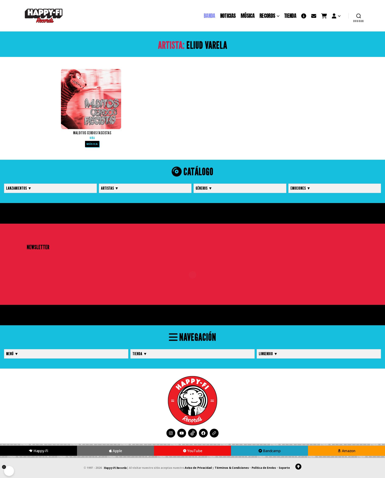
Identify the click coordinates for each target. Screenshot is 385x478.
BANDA (209, 16)
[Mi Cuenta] (336, 16)
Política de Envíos (264, 468)
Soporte (284, 468)
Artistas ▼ (110, 188)
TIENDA (290, 16)
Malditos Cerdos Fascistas (92, 135)
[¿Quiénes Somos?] (303, 16)
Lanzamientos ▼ (19, 188)
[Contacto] (313, 16)
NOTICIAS (228, 16)
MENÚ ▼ (12, 353)
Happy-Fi (40, 450)
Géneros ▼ (204, 188)
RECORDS (267, 16)
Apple (117, 450)
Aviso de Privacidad (198, 468)
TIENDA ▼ (140, 353)
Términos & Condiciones (232, 468)
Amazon (348, 450)
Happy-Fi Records (115, 467)
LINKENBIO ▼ (268, 353)
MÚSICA (247, 16)
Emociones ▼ (301, 188)
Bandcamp (271, 450)
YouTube (194, 450)
